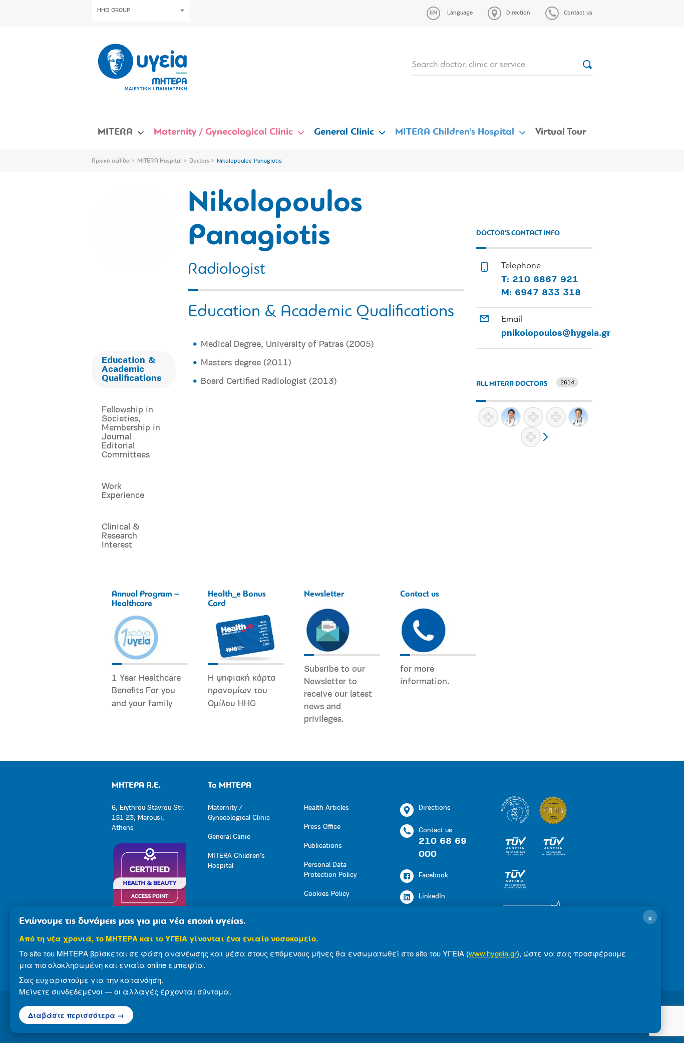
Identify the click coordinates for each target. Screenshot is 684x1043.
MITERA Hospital (159, 161)
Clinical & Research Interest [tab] (121, 536)
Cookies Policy (326, 894)
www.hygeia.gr (493, 953)
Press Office (322, 827)
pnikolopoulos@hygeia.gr (555, 333)
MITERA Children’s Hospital (454, 132)
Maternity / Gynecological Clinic (223, 132)
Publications (323, 846)
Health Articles (326, 808)
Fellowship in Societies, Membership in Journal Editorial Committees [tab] (131, 433)
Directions (435, 808)
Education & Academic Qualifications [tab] (132, 369)
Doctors (199, 161)
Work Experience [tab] (123, 491)
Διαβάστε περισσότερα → (76, 1015)
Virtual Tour (560, 132)
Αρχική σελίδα (111, 161)
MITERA (115, 132)
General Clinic (344, 132)
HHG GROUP (113, 11)
